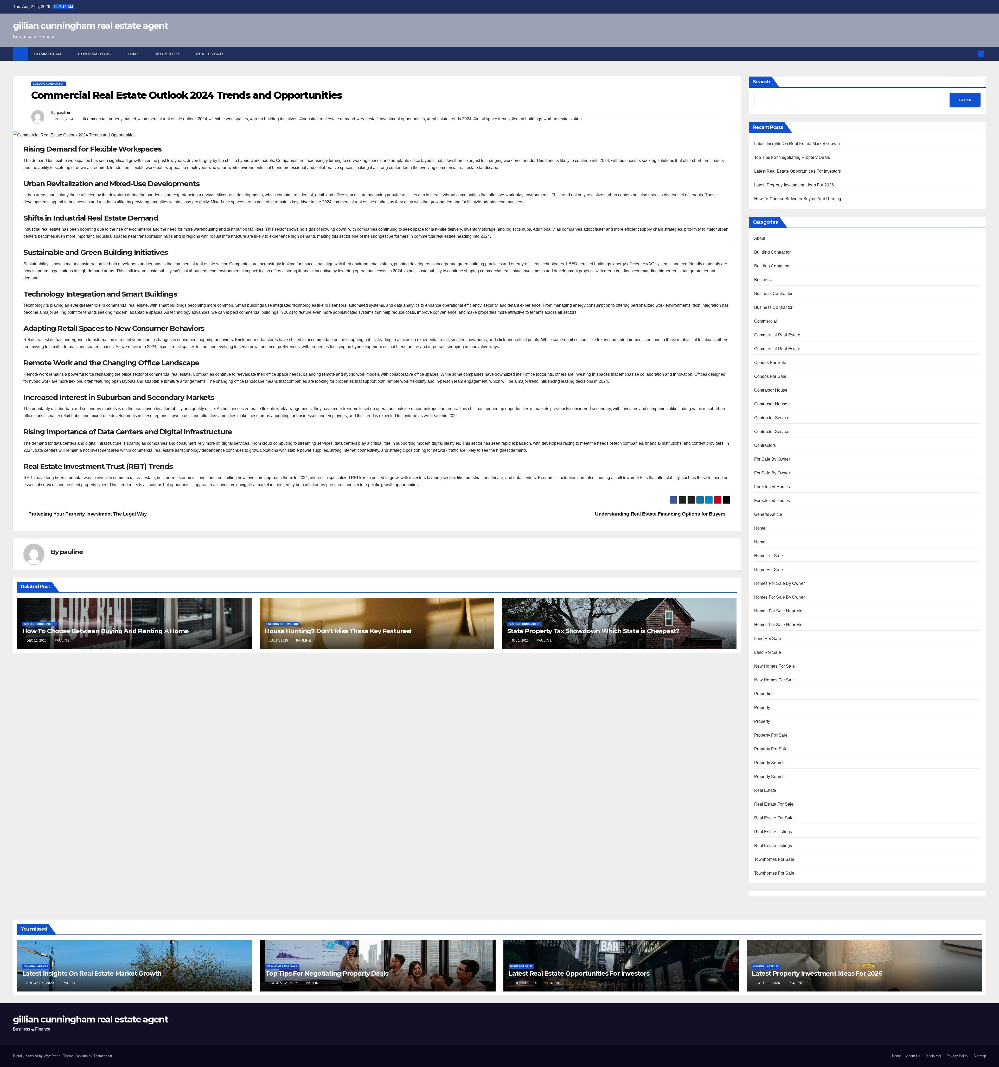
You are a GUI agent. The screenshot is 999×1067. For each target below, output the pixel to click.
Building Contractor (48, 83)
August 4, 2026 (40, 983)
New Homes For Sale (774, 666)
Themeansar (102, 1056)
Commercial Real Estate (777, 335)
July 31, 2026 (525, 983)
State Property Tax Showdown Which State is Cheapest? (593, 631)
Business (763, 280)
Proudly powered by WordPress (37, 1056)
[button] (972, 54)
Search (761, 82)
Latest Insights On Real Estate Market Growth (797, 143)
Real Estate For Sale (774, 804)
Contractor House (770, 390)
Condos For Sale (770, 362)
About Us (913, 1056)
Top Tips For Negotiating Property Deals (792, 157)
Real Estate (211, 54)
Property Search (769, 763)
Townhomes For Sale (774, 859)
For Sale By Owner (772, 459)
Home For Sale (768, 556)
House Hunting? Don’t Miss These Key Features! (338, 631)
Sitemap (980, 1056)
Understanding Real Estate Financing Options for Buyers (661, 514)
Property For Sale (770, 735)
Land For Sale (767, 638)
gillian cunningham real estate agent (90, 25)
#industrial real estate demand (327, 119)
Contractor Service (772, 418)
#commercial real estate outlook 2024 (172, 119)
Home (133, 54)
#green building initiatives (273, 119)
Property (762, 707)
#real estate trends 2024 (449, 119)
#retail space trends (491, 119)
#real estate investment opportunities (391, 119)
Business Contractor (773, 293)
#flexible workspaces (228, 119)
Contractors (95, 54)
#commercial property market (109, 119)
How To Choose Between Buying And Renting (797, 199)
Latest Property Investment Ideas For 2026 (794, 185)
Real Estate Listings (773, 832)
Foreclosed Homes (772, 487)
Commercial (49, 54)
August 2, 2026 (284, 983)
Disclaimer (933, 1056)
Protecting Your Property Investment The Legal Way (87, 514)
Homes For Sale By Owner (779, 583)
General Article (768, 514)
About (759, 238)
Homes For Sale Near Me (778, 611)
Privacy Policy (957, 1056)
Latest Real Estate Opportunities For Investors (797, 171)
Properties (168, 54)
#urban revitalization (563, 119)
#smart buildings (527, 119)
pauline (63, 112)
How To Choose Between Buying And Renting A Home (105, 631)
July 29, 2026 (768, 983)
